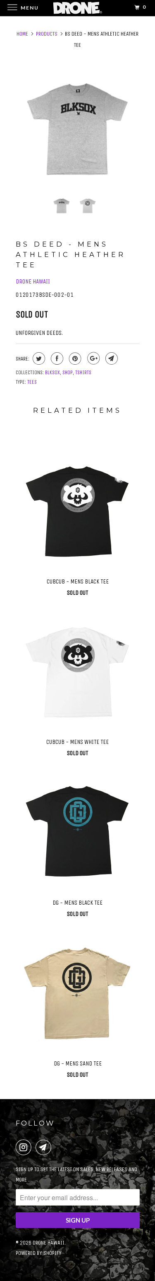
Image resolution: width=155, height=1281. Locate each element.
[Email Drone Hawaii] (45, 1147)
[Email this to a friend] (110, 358)
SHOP (67, 372)
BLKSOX (52, 372)
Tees (32, 382)
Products (46, 33)
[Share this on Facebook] (56, 358)
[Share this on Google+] (92, 358)
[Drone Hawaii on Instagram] (25, 1147)
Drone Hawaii (33, 281)
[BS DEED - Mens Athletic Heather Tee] (78, 127)
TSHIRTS (83, 372)
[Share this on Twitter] (38, 358)
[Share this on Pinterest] (74, 358)
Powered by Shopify (39, 1253)
